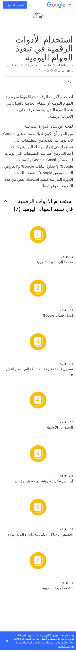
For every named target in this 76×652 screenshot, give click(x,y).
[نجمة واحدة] (63, 70)
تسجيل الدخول (15, 5)
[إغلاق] (7, 641)
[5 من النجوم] (48, 70)
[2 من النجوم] (59, 70)
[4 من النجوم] (52, 70)
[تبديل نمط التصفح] (69, 5)
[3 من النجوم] (55, 70)
